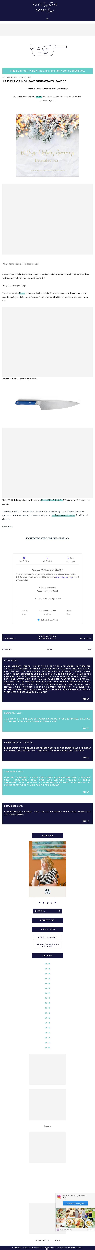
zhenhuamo (10, 772)
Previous (7, 649)
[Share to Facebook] (81, 638)
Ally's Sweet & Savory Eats (41, 1248)
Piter (7, 661)
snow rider (10, 806)
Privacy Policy (42, 1240)
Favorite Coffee (47, 938)
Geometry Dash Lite (15, 742)
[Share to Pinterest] (90, 638)
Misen (39, 96)
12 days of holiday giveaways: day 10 (47, 637)
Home (49, 649)
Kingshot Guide (68, 783)
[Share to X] (84, 638)
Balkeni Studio (75, 1248)
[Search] (59, 911)
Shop (57, 1240)
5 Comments (10, 638)
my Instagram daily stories (63, 515)
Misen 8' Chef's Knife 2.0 (52, 500)
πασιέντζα (10, 713)
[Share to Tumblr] (87, 638)
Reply (86, 699)
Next (90, 649)
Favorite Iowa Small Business (47, 945)
